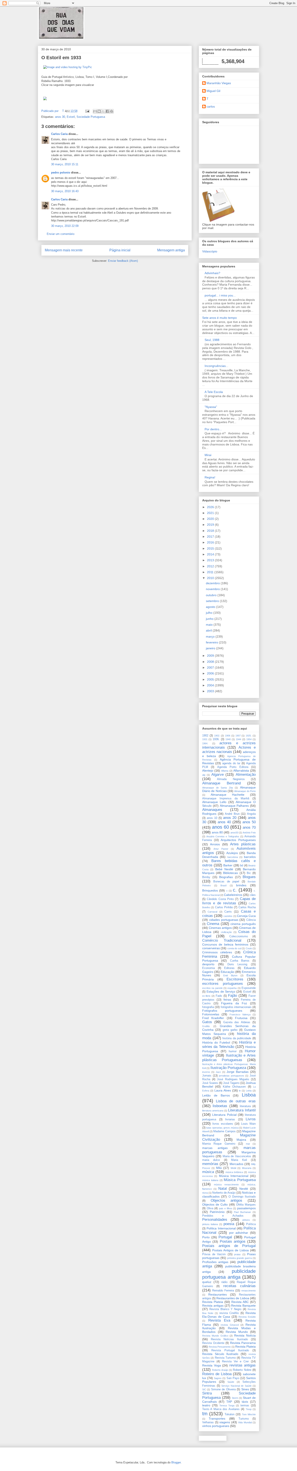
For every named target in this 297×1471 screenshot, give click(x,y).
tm (204, 1413)
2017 (211, 536)
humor (233, 1051)
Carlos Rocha (247, 907)
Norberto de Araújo (223, 1192)
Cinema (213, 924)
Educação (227, 972)
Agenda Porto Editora (232, 767)
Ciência (251, 919)
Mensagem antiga (171, 250)
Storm (235, 1398)
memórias (210, 1164)
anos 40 (224, 822)
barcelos (250, 857)
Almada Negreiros (231, 779)
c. (235, 890)
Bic (249, 873)
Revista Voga (211, 1365)
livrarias (230, 1119)
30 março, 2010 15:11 (64, 164)
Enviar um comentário (60, 234)
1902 (205, 735)
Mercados (236, 1164)
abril (209, 630)
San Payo (233, 1378)
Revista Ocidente (213, 1343)
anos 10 (212, 818)
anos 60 (220, 827)
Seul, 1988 (212, 340)
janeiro (211, 648)
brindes (241, 885)
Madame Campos (224, 1131)
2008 (211, 661)
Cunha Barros (239, 960)
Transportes (217, 1418)
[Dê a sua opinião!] (99, 111)
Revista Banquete (243, 1305)
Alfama (224, 770)
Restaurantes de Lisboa (232, 1298)
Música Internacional (233, 1176)
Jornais (206, 1075)
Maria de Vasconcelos (237, 1156)
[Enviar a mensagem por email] (95, 111)
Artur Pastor (221, 849)
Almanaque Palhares (234, 805)
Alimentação (246, 774)
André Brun (232, 813)
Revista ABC (240, 1302)
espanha (232, 988)
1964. (205, 743)
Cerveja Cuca (246, 916)
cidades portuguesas (223, 919)
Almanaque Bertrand (221, 783)
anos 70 (249, 827)
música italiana (210, 1180)
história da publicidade (236, 1038)
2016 (211, 542)
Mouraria (246, 1168)
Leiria (249, 1090)
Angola (251, 813)
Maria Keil (239, 1160)
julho (209, 612)
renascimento (248, 1290)
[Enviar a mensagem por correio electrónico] (87, 111)
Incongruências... (216, 366)
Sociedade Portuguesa (91, 116)
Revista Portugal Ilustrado (230, 1350)
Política (251, 1224)
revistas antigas (242, 1365)
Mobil (233, 1168)
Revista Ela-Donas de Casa (229, 1314)
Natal (222, 1188)
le (240, 1090)
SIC (204, 1389)
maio (210, 624)
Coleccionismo (238, 936)
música (208, 1172)
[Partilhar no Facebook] (107, 111)
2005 (211, 679)
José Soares (210, 1083)
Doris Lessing (237, 964)
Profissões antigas (215, 1262)
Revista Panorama (243, 1343)
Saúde (230, 1382)
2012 (211, 566)
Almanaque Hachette (227, 794)
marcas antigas (215, 1148)
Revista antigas (213, 1305)
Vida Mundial (245, 1422)
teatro (206, 1405)
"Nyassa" (211, 407)
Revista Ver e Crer (235, 1361)
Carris (228, 911)
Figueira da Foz (234, 1003)
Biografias (226, 877)
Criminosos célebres (217, 952)
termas (244, 1405)
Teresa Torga (226, 1405)
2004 (211, 685)
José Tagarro (231, 1083)
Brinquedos (210, 890)
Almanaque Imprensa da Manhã (225, 798)
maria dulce (211, 1160)
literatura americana (212, 1110)
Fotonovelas (210, 1014)
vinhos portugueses (215, 1426)
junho (210, 618)
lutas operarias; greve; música (222, 1127)
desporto (208, 964)
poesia (229, 1224)
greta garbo (230, 1029)
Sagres (218, 1378)
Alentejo (207, 770)
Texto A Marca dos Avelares (221, 1409)
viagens (224, 1422)
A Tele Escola (214, 392)
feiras (227, 999)
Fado (219, 995)
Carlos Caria (59, 134)
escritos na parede (212, 988)
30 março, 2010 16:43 (64, 191)
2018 (211, 530)
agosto (211, 607)
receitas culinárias (239, 1286)
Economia (208, 968)
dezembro (213, 583)
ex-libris (206, 996)
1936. (216, 739)
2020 (211, 518)
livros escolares (222, 1123)
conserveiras (211, 948)
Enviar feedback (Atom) (123, 260)
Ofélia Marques (246, 1204)
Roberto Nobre (242, 1369)
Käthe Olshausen (234, 1086)
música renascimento (226, 1184)
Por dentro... (213, 429)
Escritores (235, 979)
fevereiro (212, 642)
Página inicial (119, 250)
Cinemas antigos (220, 927)
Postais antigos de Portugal (229, 1246)
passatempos (246, 1208)
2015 (211, 548)
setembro (213, 601)
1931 (204, 739)
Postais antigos (232, 1241)
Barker (227, 865)
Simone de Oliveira (223, 1389)
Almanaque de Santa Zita (217, 787)
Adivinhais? (212, 273)
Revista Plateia (212, 1302)
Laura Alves (222, 1090)
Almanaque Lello (214, 802)
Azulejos (232, 853)
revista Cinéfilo (229, 1313)
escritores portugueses (222, 984)
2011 (210, 572)
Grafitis (206, 1026)
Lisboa (249, 1095)
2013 (211, 560)
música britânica (234, 1172)
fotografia (208, 1007)
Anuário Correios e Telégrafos (222, 836)
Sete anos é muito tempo (219, 317)
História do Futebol (216, 1042)
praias (237, 1254)
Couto (249, 948)
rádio (224, 1282)
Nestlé (243, 1188)
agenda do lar (231, 763)
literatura (245, 1106)
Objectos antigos (226, 1200)
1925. (249, 735)
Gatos (207, 1022)
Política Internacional (221, 1228)
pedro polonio (60, 172)
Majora (241, 1139)
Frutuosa (241, 1018)
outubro (211, 595)
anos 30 (60, 116)
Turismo (244, 1418)
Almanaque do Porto (245, 791)
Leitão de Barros (216, 1095)
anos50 (234, 832)
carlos (211, 106)
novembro (213, 589)
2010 (211, 578)
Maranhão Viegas (219, 83)
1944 (238, 739)
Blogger (176, 1462)
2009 (211, 655)
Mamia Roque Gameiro (218, 1143)
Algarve (217, 774)
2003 (211, 691)
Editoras (229, 968)
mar (248, 1143)
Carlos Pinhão (224, 907)
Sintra (207, 1393)
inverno (206, 1072)
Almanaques (212, 810)
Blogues (249, 877)
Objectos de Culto (215, 1204)
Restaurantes (217, 1294)
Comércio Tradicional (221, 940)
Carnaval (212, 911)
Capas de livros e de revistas (229, 901)
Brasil (223, 885)
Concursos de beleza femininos (225, 944)
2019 (211, 524)
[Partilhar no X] (103, 111)
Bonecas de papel (226, 881)
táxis (245, 1401)
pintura (246, 1220)
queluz (206, 1282)
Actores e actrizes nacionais (229, 749)
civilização (226, 932)
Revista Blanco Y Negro (225, 1309)
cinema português (243, 924)
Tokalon (229, 1414)
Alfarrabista (241, 770)
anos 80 (217, 832)
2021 (211, 513)
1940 (228, 739)
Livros (251, 1119)
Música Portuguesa (240, 1180)
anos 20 (229, 818)
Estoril (71, 116)
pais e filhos (225, 1208)
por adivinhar (238, 1232)
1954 (249, 739)
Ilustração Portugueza (228, 1068)
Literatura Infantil (242, 1110)
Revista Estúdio (247, 1317)
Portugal (225, 1237)
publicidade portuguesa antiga (229, 1274)
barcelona (232, 857)
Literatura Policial (224, 1114)
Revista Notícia (245, 1335)
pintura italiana (210, 1224)
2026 (211, 507)
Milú (219, 1168)
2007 (211, 667)
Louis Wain (248, 1123)
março (210, 636)
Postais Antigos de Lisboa (230, 1250)
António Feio (249, 832)
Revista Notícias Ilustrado (229, 1339)
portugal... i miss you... (220, 295)
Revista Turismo (225, 1357)
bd (241, 865)
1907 (238, 735)
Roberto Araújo (220, 1370)
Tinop (249, 1409)
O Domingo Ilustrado (242, 1196)
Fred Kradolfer (213, 1018)
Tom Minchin (249, 1414)
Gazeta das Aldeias (236, 1022)
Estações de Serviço (221, 991)
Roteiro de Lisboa (217, 1374)
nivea (205, 1192)
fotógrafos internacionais (236, 1007)
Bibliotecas (230, 873)
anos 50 (249, 822)
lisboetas (220, 1106)
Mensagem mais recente (64, 250)
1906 (227, 735)
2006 (211, 673)
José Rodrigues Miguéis (233, 1079)
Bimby (206, 877)
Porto (206, 1237)
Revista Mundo (237, 1332)
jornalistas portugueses (231, 1075)
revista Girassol (230, 1325)
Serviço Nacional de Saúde (236, 1385)
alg (203, 775)
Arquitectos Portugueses (238, 840)
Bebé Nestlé (224, 869)
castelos (228, 916)
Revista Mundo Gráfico (215, 1335)
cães (253, 895)
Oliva (210, 1208)
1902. (217, 735)
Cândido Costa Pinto (220, 899)
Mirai (208, 455)
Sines (245, 1389)
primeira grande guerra (239, 1258)
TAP (229, 1401)
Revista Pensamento (220, 1346)
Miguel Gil (213, 91)
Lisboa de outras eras (236, 1101)
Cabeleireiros (233, 895)
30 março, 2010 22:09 (64, 225)
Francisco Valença (240, 1014)
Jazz (218, 1072)
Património (217, 1212)
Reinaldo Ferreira (223, 1290)
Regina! (210, 477)
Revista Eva (219, 1320)
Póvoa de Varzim (214, 1254)
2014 (211, 554)
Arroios (215, 844)
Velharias (208, 1422)
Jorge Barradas (238, 1071)
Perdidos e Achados (223, 1215)
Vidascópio (209, 251)
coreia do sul (234, 948)
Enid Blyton (230, 975)
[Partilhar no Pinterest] (111, 111)
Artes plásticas (243, 844)
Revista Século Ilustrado (220, 1354)
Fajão (232, 995)
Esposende (249, 988)
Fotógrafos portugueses (222, 1010)
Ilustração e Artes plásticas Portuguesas (229, 1057)
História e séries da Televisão (229, 1044)
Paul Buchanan (242, 1212)
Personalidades (214, 1219)
